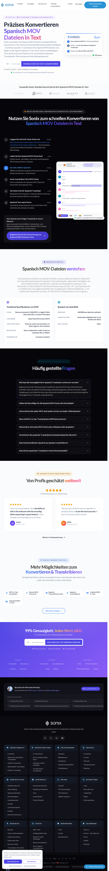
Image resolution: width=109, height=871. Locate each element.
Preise (70, 4)
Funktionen (11, 754)
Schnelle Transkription (14, 763)
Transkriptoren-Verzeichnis (16, 848)
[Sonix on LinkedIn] (56, 738)
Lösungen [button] (30, 4)
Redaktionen (62, 761)
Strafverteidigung (13, 796)
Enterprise (61, 754)
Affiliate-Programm (64, 796)
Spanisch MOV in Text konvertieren (40, 64)
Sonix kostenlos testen (95, 5)
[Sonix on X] (51, 738)
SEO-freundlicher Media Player (40, 758)
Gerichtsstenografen (14, 807)
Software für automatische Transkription (15, 758)
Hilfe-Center (32, 690)
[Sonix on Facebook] (45, 738)
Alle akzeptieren (13, 861)
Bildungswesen (62, 757)
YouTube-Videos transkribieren (38, 770)
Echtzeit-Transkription (14, 770)
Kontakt (86, 840)
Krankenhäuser (37, 796)
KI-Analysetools (38, 754)
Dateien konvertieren (55, 5)
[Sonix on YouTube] (62, 738)
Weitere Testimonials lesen (52, 537)
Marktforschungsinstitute (65, 765)
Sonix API (61, 786)
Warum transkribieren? (40, 842)
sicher (54, 732)
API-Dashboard (63, 793)
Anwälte (10, 804)
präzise (78, 729)
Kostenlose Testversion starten (63, 642)
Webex (86, 796)
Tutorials (40, 690)
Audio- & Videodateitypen (15, 833)
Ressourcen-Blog (13, 844)
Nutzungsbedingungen (62, 866)
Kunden (60, 833)
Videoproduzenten (89, 765)
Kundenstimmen (63, 837)
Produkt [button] (20, 4)
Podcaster (87, 761)
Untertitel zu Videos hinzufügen (39, 764)
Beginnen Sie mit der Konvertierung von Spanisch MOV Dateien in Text (25, 236)
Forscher (86, 757)
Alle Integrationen (89, 800)
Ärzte (34, 793)
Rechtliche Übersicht (14, 786)
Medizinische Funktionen (40, 789)
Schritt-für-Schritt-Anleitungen (38, 838)
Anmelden (78, 4)
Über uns (86, 830)
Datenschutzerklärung (15, 866)
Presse (86, 837)
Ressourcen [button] (42, 4)
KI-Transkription (63, 729)
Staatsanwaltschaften (14, 793)
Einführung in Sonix (13, 840)
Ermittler (10, 811)
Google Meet (87, 793)
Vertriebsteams (63, 768)
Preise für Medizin (38, 800)
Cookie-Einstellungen (78, 866)
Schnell (72, 729)
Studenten (87, 768)
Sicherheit (87, 844)
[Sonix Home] (7, 5)
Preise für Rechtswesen (15, 815)
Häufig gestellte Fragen (40, 833)
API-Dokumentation (64, 789)
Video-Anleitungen (53, 690)
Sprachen (10, 830)
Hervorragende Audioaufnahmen (38, 847)
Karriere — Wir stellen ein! (91, 833)
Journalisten (87, 754)
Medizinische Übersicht (40, 786)
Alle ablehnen (31, 861)
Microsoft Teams (89, 789)
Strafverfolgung (12, 789)
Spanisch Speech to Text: (24, 50)
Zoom (85, 786)
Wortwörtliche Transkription (16, 767)
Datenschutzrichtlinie (46, 866)
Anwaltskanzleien (13, 800)
